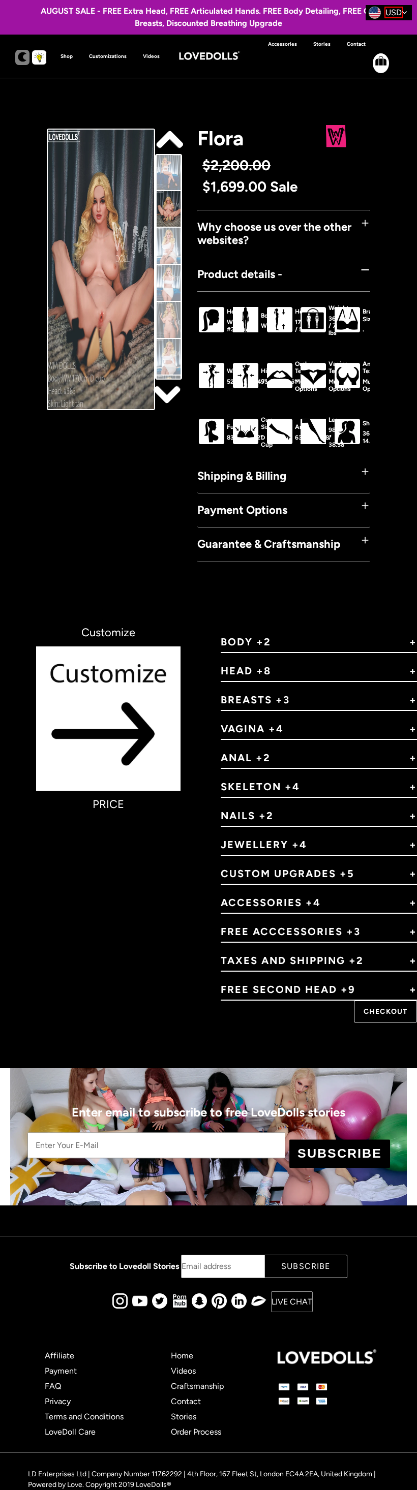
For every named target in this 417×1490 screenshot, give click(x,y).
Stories (183, 1416)
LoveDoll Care (70, 1432)
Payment (61, 1371)
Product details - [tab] (239, 274)
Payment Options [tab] (242, 510)
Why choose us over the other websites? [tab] (274, 233)
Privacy (58, 1401)
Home (182, 1355)
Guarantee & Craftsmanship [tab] (268, 544)
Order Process (196, 1432)
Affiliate (59, 1355)
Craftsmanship (197, 1386)
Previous (168, 394)
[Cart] (372, 71)
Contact (186, 1401)
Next (168, 139)
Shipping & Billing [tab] (241, 476)
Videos (183, 1371)
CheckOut (385, 1011)
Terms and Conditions (84, 1416)
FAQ (53, 1386)
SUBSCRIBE (339, 1153)
